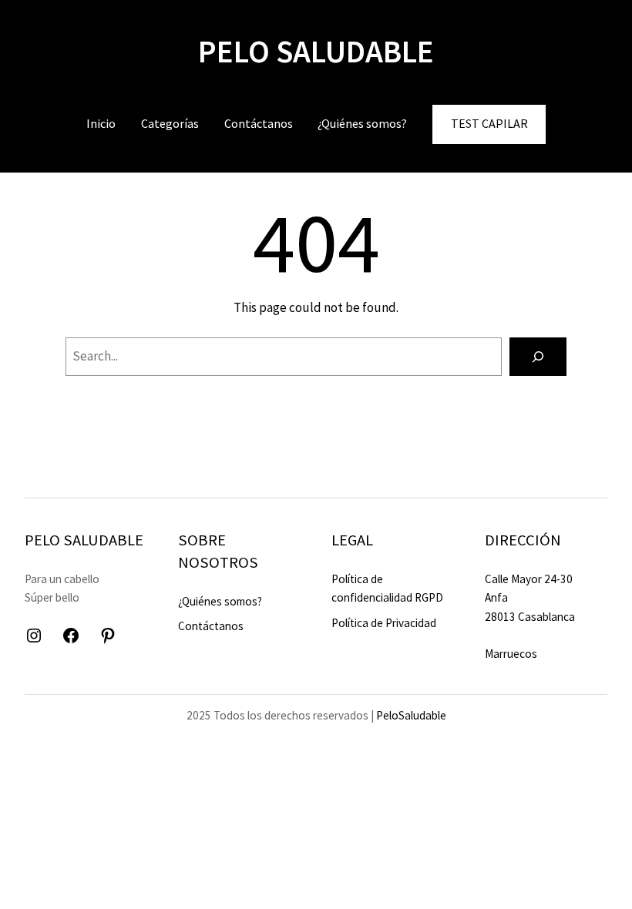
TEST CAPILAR (489, 123)
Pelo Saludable (316, 51)
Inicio (101, 123)
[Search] (537, 357)
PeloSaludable (411, 715)
